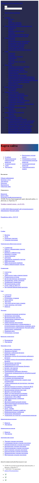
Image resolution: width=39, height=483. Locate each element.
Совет (6, 51)
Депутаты (11, 60)
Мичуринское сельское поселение (19, 133)
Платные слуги (6, 180)
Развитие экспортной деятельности (16, 395)
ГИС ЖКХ (8, 400)
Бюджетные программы (16, 68)
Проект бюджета (10, 354)
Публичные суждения (15, 85)
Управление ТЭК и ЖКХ (16, 99)
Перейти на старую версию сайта (12, 3)
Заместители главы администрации (16, 275)
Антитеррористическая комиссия (15, 107)
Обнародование (13, 73)
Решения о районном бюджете (14, 353)
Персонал (4, 183)
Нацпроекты (5, 185)
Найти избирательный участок (18, 36)
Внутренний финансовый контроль (19, 50)
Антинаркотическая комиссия (14, 112)
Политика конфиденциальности (11, 197)
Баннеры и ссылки (11, 254)
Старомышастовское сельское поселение (21, 121)
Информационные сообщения (14, 376)
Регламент (11, 55)
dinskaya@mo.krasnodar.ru (11, 470)
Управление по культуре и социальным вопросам (20, 415)
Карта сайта (4, 195)
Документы (8, 65)
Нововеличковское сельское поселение (20, 122)
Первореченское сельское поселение (20, 131)
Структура (11, 39)
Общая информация (7, 178)
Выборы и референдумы (16, 31)
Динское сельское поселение (17, 119)
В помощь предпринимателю (14, 378)
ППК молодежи (10, 261)
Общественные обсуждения (17, 75)
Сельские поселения (14, 24)
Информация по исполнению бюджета (17, 366)
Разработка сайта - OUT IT (9, 217)
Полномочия (12, 89)
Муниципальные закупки (16, 70)
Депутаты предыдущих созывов (15, 303)
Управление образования (16, 102)
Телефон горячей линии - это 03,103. (13, 204)
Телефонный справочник (16, 45)
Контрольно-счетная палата (13, 87)
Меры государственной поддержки (16, 393)
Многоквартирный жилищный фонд (16, 403)
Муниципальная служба (16, 46)
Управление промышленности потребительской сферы (18, 96)
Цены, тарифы (9, 408)
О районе (8, 17)
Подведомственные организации (19, 41)
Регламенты (8, 407)
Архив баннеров (10, 256)
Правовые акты (13, 83)
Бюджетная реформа (11, 369)
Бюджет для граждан (11, 368)
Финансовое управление (16, 94)
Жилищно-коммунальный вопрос (15, 402)
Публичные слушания (15, 56)
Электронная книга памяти (13, 117)
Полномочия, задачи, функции (18, 43)
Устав (10, 21)
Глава (6, 273)
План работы (12, 58)
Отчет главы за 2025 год (16, 48)
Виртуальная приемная (12, 13)
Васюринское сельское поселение (19, 124)
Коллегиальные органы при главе (15, 390)
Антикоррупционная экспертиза (18, 67)
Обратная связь (6, 186)
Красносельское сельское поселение (20, 129)
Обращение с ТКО (11, 405)
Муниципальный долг (12, 364)
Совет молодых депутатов (16, 61)
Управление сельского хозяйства (18, 100)
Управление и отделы (12, 92)
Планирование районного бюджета (16, 371)
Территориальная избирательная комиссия (18, 26)
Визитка (11, 19)
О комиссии (12, 28)
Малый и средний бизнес (13, 391)
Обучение (11, 33)
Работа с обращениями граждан (15, 249)
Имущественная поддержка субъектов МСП (19, 386)
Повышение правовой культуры (18, 34)
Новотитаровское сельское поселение (20, 126)
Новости (11, 29)
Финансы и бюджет (11, 351)
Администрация (10, 38)
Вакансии (4, 194)
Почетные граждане (14, 23)
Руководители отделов (12, 277)
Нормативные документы (13, 363)
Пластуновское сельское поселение (19, 127)
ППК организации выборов (14, 263)
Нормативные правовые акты (18, 72)
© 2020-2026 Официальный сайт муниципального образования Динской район (17, 209)
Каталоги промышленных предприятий (17, 388)
